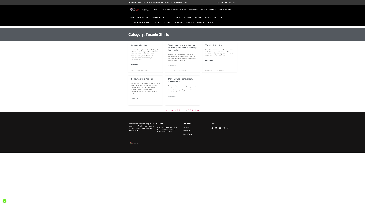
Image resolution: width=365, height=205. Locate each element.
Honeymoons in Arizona (142, 79)
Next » (196, 110)
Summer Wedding (139, 45)
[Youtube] (226, 2)
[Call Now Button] (4, 201)
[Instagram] (230, 2)
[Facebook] (218, 2)
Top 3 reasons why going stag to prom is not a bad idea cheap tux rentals (182, 47)
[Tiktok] (234, 2)
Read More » (134, 64)
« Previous (169, 110)
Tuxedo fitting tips (213, 45)
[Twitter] (222, 2)
